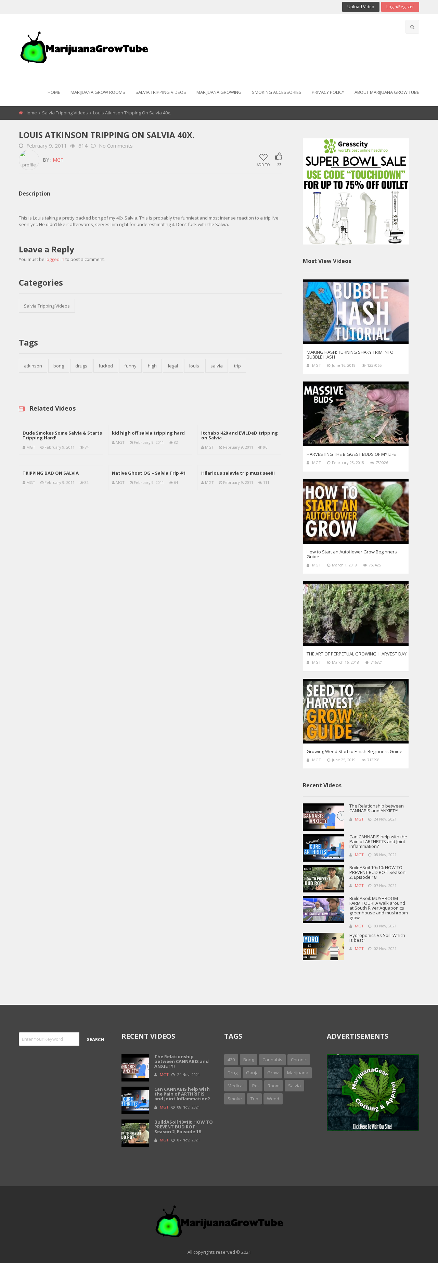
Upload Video (360, 7)
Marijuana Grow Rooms (97, 92)
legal (173, 366)
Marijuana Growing (219, 92)
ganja (252, 1073)
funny (130, 366)
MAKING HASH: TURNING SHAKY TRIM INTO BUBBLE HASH (350, 354)
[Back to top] (415, 1247)
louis (194, 366)
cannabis (272, 1059)
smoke (235, 1099)
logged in (55, 259)
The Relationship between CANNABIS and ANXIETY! (376, 808)
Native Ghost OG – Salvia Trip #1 (149, 473)
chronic (299, 1059)
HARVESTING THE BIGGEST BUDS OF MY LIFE (351, 454)
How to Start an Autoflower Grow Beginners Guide (352, 554)
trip (237, 366)
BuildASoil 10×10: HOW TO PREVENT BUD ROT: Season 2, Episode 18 (377, 872)
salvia (216, 366)
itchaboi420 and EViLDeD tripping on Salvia (239, 435)
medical (236, 1086)
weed (273, 1099)
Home (54, 92)
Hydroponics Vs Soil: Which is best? (377, 937)
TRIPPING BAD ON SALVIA (51, 473)
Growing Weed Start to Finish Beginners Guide (354, 751)
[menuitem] (54, 92)
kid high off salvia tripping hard (148, 433)
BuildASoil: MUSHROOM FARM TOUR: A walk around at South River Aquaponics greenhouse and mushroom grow (378, 908)
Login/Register (400, 7)
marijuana (297, 1073)
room (274, 1086)
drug (232, 1073)
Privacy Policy (328, 92)
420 (231, 1059)
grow (273, 1073)
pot (255, 1086)
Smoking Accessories (276, 92)
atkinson (33, 366)
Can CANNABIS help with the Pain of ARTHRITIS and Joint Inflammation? (378, 841)
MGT (58, 160)
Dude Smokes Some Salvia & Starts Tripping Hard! (62, 435)
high (152, 366)
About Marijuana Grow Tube (387, 92)
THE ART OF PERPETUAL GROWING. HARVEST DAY (357, 654)
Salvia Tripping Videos (161, 92)
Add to (263, 164)
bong (58, 366)
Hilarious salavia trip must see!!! (238, 473)
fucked (106, 366)
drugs (81, 366)
